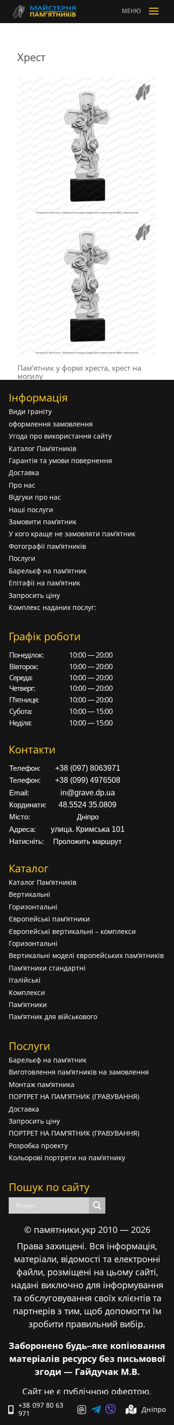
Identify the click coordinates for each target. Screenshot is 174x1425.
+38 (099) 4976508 (87, 780)
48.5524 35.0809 (87, 805)
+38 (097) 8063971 (87, 768)
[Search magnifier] (97, 1205)
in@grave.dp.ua (87, 793)
